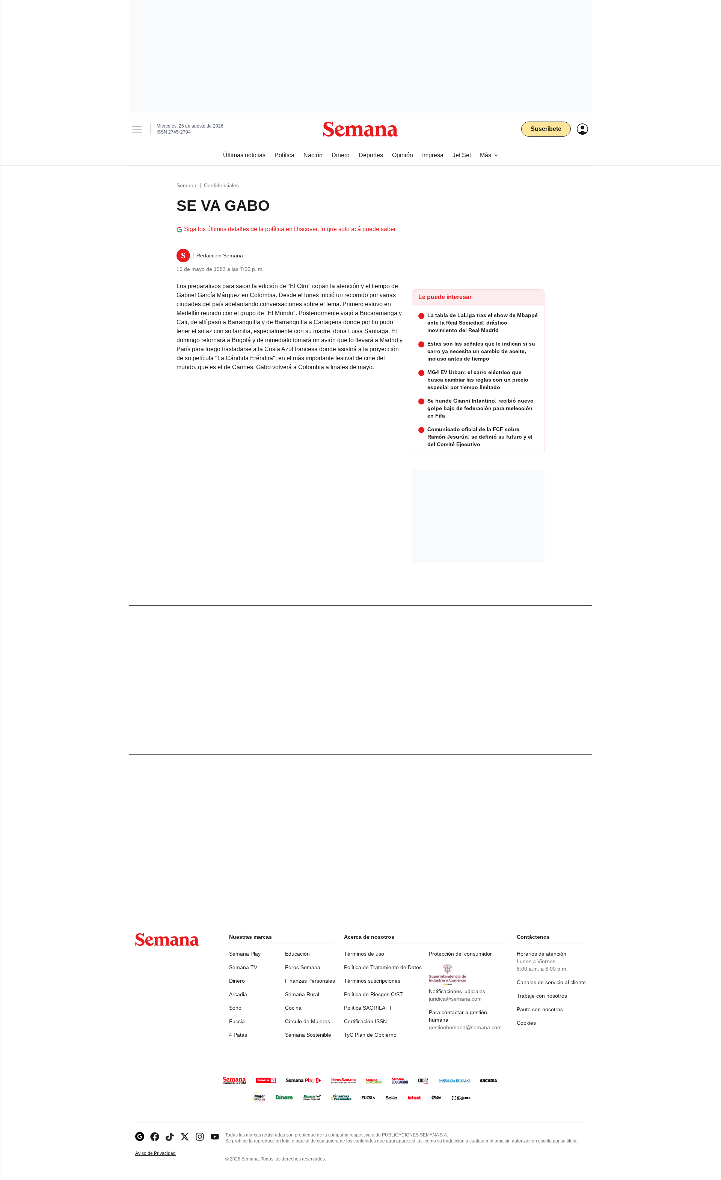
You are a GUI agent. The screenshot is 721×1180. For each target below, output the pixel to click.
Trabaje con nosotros (542, 996)
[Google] (139, 1136)
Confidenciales (221, 185)
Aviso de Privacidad (163, 1153)
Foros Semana (302, 967)
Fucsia (237, 1021)
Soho (235, 1008)
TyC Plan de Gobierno (370, 1035)
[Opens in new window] (154, 1136)
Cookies (526, 1023)
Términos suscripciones (372, 981)
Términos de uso (364, 954)
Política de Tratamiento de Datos (383, 967)
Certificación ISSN (365, 1021)
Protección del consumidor (460, 954)
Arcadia (238, 994)
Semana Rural (302, 994)
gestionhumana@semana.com (465, 1027)
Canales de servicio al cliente (551, 982)
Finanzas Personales (310, 981)
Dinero (237, 981)
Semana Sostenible (308, 1035)
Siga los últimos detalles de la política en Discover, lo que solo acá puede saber (290, 229)
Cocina (293, 1008)
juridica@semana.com (455, 999)
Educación (297, 954)
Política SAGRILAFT (368, 1008)
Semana (186, 185)
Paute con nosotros (540, 1009)
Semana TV (243, 967)
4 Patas (238, 1035)
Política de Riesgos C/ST (373, 994)
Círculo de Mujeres (307, 1021)
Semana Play (245, 954)
